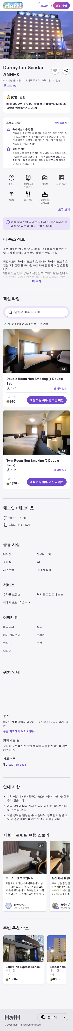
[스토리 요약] (23, 122)
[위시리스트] (55, 71)
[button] (36, 35)
